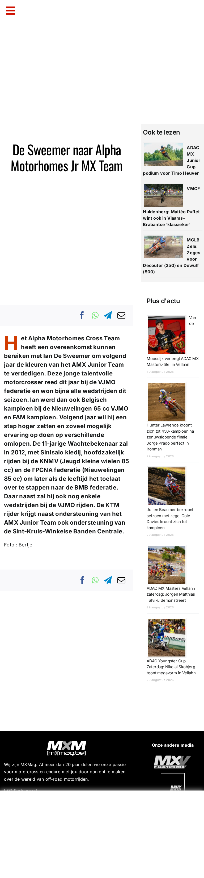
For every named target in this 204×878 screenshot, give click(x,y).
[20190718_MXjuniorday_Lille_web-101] (172, 757)
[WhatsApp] (95, 315)
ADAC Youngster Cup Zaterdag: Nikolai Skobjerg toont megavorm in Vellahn (171, 666)
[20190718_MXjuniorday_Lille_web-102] (173, 775)
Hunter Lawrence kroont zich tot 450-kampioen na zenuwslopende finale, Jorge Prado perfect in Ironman (170, 437)
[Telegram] (107, 315)
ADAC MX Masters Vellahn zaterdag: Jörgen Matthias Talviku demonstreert (171, 594)
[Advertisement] (103, 833)
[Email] (121, 315)
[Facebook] (82, 315)
